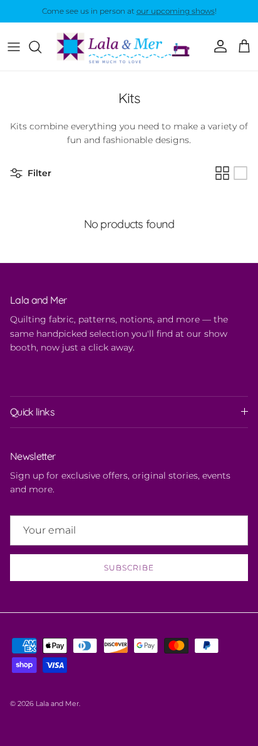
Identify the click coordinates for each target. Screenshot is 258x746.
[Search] (41, 47)
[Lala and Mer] (129, 46)
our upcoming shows (176, 11)
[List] (240, 173)
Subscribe (129, 567)
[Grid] (222, 173)
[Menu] (14, 47)
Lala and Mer (57, 703)
